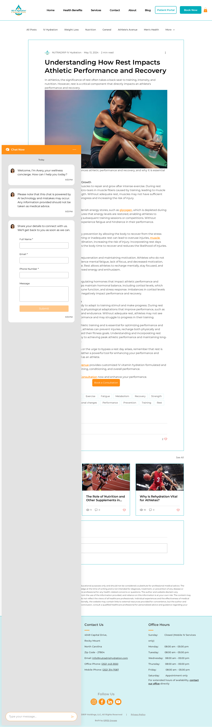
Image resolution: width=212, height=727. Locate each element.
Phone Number (29, 268)
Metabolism (122, 396)
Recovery (140, 396)
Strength (156, 396)
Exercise (90, 396)
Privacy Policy (138, 714)
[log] (41, 432)
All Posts (31, 29)
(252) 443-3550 (109, 663)
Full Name (26, 239)
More (168, 29)
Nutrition (90, 29)
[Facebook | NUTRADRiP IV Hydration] (102, 702)
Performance (110, 402)
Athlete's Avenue (127, 29)
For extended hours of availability (168, 680)
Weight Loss (71, 29)
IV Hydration (50, 29)
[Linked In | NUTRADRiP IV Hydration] (110, 702)
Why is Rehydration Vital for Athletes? (158, 498)
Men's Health (151, 29)
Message (25, 283)
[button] (205, 10)
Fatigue (105, 396)
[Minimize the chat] (74, 149)
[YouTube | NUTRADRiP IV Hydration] (118, 702)
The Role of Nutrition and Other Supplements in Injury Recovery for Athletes (105, 498)
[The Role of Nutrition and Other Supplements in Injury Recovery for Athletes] (106, 477)
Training (146, 402)
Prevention (129, 402)
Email (24, 254)
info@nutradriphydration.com (110, 658)
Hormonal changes (86, 402)
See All (180, 457)
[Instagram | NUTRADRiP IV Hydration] (94, 702)
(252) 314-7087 (110, 669)
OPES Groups (110, 720)
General (107, 29)
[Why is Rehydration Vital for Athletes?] (160, 477)
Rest (159, 402)
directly (158, 683)
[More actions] (165, 52)
